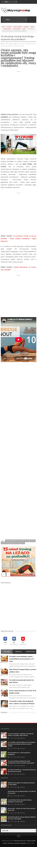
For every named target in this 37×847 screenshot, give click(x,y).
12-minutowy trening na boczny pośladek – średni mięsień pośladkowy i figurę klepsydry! (18, 238)
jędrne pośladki (18, 26)
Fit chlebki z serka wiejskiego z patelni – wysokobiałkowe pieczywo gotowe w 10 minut (21, 659)
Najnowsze (18, 651)
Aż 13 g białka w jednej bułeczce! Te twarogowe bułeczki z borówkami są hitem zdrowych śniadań (21, 744)
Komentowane (30, 651)
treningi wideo (16, 29)
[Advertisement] (18, 91)
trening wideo (7, 29)
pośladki (26, 26)
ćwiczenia (9, 26)
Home (3, 26)
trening (32, 26)
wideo (24, 29)
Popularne (6, 651)
